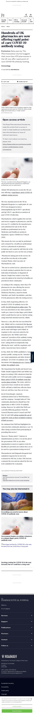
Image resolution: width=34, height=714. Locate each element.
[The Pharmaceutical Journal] (2, 15)
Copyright (4, 694)
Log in (26, 16)
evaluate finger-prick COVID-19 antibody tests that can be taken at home (16, 379)
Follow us (4, 645)
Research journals (24, 20)
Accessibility (4, 687)
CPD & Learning (16, 20)
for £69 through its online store (17, 307)
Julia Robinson (14, 69)
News (10, 20)
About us (3, 605)
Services (4, 615)
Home (3, 26)
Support (4, 621)
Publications (6, 627)
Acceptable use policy (7, 683)
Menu (30, 16)
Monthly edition (3, 20)
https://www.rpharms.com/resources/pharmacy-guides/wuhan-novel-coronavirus (17, 146)
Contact (4, 639)
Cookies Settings (17, 706)
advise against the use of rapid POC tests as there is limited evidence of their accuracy (16, 417)
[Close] (31, 699)
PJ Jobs (31, 20)
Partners (4, 633)
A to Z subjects (5, 608)
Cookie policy (5, 690)
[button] (32, 357)
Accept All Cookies (17, 711)
